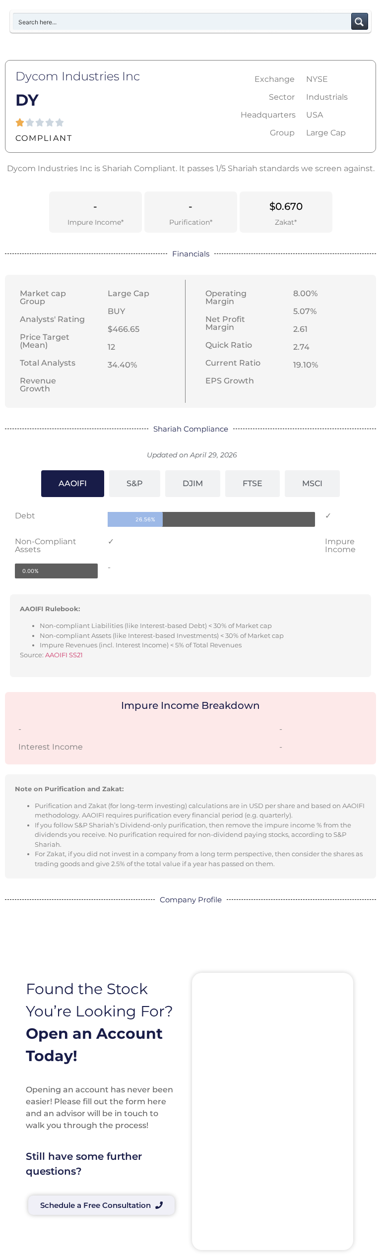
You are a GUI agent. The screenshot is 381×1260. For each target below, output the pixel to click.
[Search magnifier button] (359, 21)
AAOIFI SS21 (64, 655)
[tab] (72, 483)
